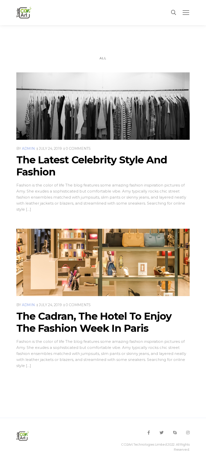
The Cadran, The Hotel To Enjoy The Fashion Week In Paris (94, 322)
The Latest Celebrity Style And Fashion (91, 166)
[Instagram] (188, 433)
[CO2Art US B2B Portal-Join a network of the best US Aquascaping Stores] (23, 12)
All (103, 58)
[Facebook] (148, 433)
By (25, 148)
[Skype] (175, 433)
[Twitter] (162, 433)
